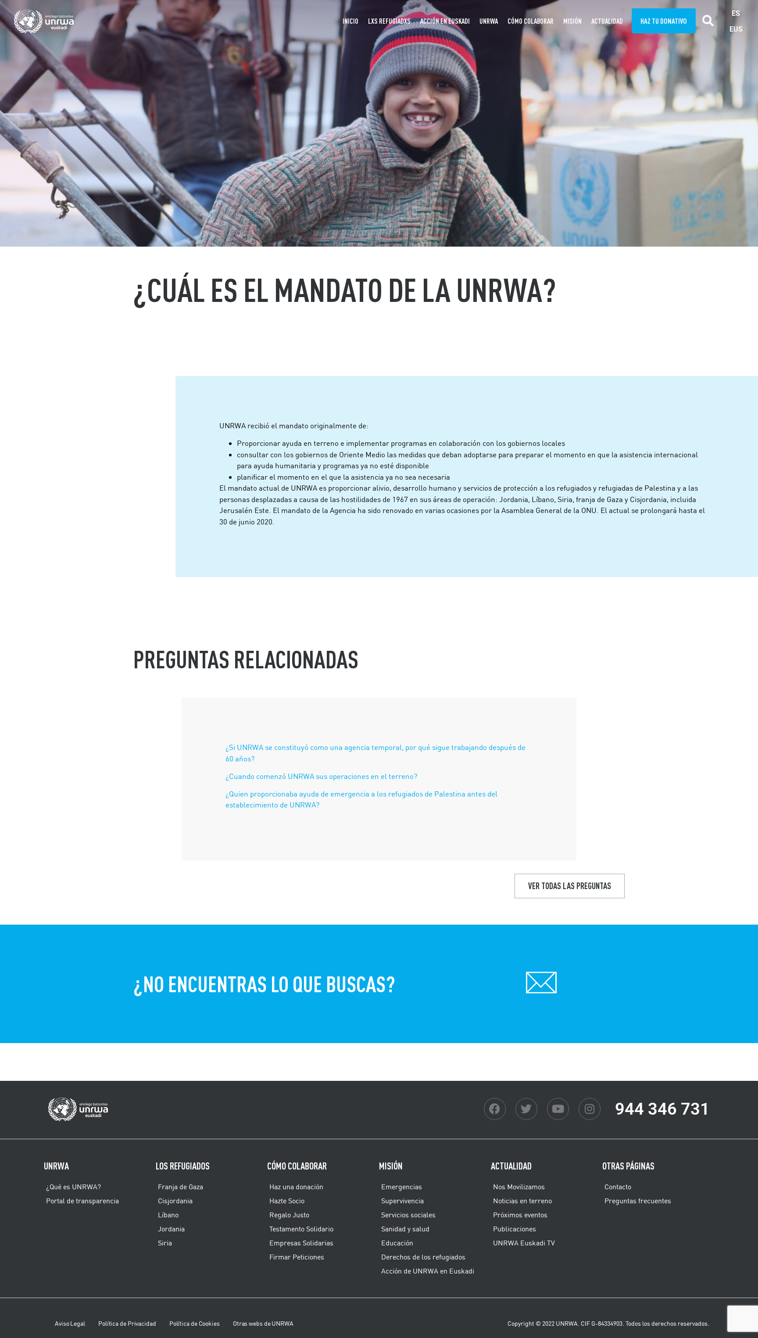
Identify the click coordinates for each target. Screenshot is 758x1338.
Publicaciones (514, 1228)
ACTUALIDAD (607, 21)
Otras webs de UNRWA (263, 1323)
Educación (397, 1242)
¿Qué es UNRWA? (73, 1186)
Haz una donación (296, 1186)
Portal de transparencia (82, 1200)
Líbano (168, 1214)
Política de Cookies (194, 1323)
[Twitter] (526, 1109)
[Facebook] (495, 1109)
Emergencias (401, 1186)
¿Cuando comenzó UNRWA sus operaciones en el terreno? (321, 776)
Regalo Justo (289, 1214)
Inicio (350, 21)
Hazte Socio (286, 1200)
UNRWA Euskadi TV (524, 1242)
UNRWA (488, 21)
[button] (708, 21)
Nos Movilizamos (519, 1186)
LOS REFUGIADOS (183, 1165)
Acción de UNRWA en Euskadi (427, 1270)
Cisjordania (175, 1200)
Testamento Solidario (301, 1228)
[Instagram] (590, 1109)
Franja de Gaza (180, 1186)
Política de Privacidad (127, 1323)
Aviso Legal (70, 1323)
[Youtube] (558, 1109)
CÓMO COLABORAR (531, 21)
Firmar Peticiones (296, 1256)
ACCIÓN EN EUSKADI (445, 21)
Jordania (171, 1228)
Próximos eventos (520, 1214)
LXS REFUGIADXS (389, 21)
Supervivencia (402, 1200)
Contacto (617, 1186)
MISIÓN (572, 21)
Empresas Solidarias (301, 1242)
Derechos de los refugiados (423, 1256)
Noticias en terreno (522, 1200)
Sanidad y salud (405, 1228)
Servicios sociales (408, 1214)
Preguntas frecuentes (637, 1200)
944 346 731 (662, 1109)
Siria (165, 1242)
